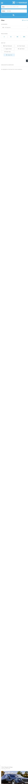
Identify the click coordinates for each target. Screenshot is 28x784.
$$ (10, 36)
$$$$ (24, 36)
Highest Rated (8, 48)
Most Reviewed (8, 45)
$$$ (17, 36)
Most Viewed (22, 45)
